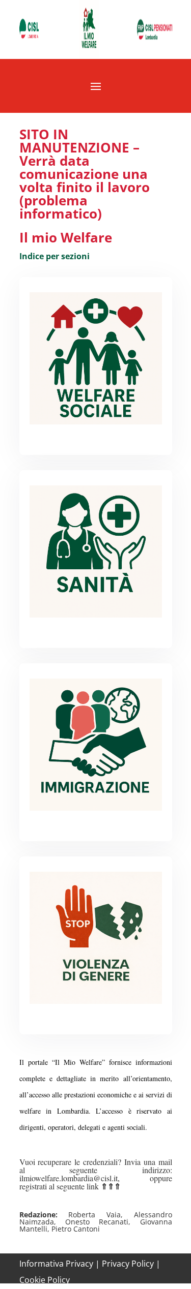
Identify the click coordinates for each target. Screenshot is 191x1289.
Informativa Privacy (56, 1263)
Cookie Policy (44, 1279)
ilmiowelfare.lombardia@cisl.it (68, 1178)
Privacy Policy (128, 1263)
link (103, 1186)
